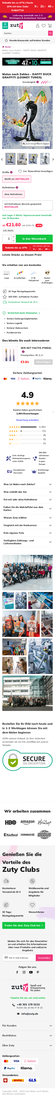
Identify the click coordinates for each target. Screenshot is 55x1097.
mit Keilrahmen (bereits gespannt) (22, 205)
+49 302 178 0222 (28, 1004)
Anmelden (44, 957)
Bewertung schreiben (27, 420)
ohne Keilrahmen (13, 194)
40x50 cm (16, 179)
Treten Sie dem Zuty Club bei (22, 925)
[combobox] (25, 33)
